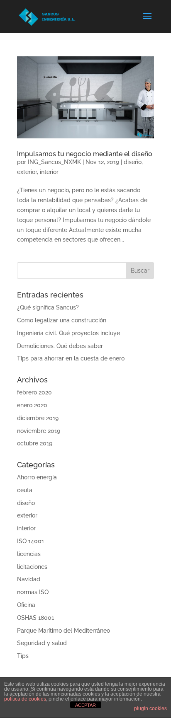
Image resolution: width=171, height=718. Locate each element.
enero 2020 (32, 405)
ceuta (24, 490)
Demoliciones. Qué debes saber (60, 346)
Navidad (28, 579)
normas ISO (33, 592)
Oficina (26, 605)
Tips (23, 656)
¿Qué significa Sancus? (48, 307)
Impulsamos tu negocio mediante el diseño (84, 154)
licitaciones (32, 566)
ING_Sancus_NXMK (54, 162)
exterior (27, 172)
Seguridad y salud (42, 643)
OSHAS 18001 (35, 617)
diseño (133, 162)
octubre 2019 (34, 443)
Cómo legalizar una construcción (61, 320)
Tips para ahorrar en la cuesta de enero (71, 358)
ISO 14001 (30, 541)
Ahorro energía (37, 477)
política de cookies (25, 699)
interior (49, 172)
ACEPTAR (85, 705)
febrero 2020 (34, 392)
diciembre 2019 (38, 418)
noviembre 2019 (38, 431)
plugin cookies (150, 708)
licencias (29, 554)
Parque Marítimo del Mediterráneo (63, 630)
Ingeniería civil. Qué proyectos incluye (68, 333)
